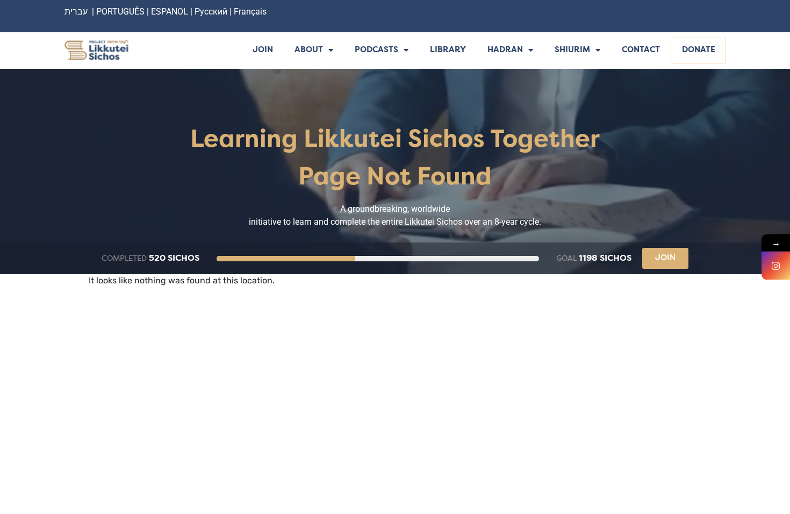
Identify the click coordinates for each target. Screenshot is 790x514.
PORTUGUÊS (120, 11)
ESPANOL (169, 11)
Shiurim (572, 50)
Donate (698, 50)
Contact (641, 50)
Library (448, 50)
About (309, 50)
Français (250, 11)
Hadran (505, 50)
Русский (212, 11)
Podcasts (376, 50)
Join (263, 50)
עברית (76, 11)
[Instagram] (776, 266)
